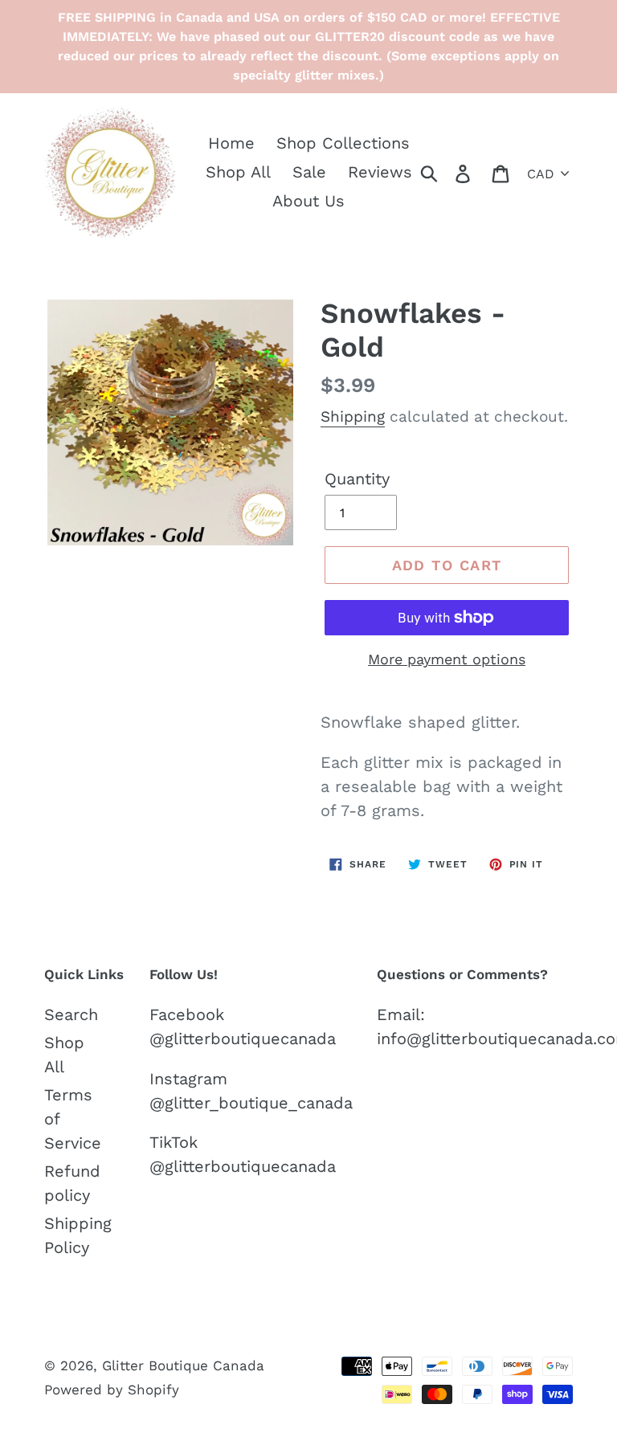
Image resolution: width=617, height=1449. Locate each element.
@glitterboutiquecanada (242, 1038)
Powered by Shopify (111, 1390)
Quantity (357, 478)
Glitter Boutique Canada (183, 1365)
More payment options (446, 659)
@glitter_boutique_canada (251, 1102)
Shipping (353, 416)
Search (71, 1014)
